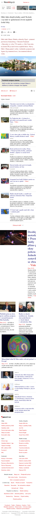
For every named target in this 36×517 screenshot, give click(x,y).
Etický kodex (18, 507)
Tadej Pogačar (23, 430)
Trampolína (29, 482)
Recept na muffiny (24, 443)
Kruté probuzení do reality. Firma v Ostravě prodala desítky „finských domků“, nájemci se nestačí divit (21, 150)
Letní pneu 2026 (23, 458)
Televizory (16, 496)
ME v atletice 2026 (6, 448)
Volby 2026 (4, 423)
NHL (2, 452)
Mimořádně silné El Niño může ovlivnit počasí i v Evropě (19, 360)
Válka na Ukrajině (14, 107)
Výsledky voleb (5, 428)
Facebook (7, 505)
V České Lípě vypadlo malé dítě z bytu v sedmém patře (22, 211)
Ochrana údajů (27, 507)
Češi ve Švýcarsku (6, 465)
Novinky (3, 26)
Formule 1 (4, 450)
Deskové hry (9, 496)
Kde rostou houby (13, 477)
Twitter (13, 505)
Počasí (11, 138)
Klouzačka (13, 485)
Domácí (12, 154)
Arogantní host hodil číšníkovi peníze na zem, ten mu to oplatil (22, 180)
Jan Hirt (21, 428)
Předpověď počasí (26, 474)
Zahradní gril (14, 488)
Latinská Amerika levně (7, 467)
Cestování (12, 169)
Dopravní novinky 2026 (25, 463)
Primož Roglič (22, 432)
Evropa (11, 199)
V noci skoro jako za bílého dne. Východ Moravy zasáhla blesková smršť (22, 135)
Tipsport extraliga (5, 445)
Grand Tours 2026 (24, 435)
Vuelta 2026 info (23, 423)
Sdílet (10, 32)
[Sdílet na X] (34, 91)
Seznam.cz (26, 2)
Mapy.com (17, 474)
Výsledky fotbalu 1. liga (7, 443)
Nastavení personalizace (22, 508)
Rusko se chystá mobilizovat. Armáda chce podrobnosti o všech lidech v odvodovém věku (26, 318)
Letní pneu (28, 493)
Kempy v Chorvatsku (6, 458)
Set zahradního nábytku (24, 485)
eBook (4, 32)
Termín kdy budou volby (7, 430)
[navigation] (2, 2)
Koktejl (11, 183)
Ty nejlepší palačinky (24, 441)
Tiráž (28, 505)
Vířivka (21, 488)
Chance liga (4, 441)
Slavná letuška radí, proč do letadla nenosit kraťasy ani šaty (20, 166)
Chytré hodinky (25, 496)
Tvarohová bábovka (24, 448)
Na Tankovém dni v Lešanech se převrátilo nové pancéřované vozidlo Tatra (21, 120)
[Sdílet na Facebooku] (31, 91)
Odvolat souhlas (11, 508)
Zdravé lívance (23, 445)
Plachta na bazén (20, 482)
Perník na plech (23, 452)
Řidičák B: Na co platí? (25, 465)
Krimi (11, 124)
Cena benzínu (22, 477)
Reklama (18, 505)
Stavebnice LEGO (8, 493)
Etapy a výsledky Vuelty (25, 425)
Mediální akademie (9, 507)
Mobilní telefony (24, 491)
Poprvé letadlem (5, 460)
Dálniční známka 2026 (25, 460)
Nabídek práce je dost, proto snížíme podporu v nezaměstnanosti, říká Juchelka (7, 317)
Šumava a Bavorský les (7, 463)
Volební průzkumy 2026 (7, 425)
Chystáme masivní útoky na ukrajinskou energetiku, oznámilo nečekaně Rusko (22, 105)
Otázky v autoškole (24, 467)
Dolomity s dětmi (5, 470)
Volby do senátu (5, 432)
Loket (14, 95)
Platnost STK (22, 470)
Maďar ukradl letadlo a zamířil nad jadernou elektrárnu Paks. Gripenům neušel (21, 195)
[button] (18, 66)
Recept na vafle (23, 450)
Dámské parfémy (19, 493)
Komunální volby (5, 435)
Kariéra (24, 505)
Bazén (12, 482)
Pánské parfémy (17, 499)
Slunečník (7, 485)
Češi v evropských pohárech (17, 480)
